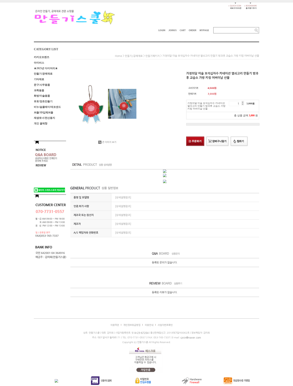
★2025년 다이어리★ (46, 68)
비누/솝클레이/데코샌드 (47, 106)
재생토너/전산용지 (44, 117)
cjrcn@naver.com (190, 337)
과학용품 (39, 90)
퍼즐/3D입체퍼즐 (43, 112)
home (118, 56)
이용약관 (114, 325)
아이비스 (39, 62)
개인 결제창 (40, 123)
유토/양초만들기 (43, 101)
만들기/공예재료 (43, 73)
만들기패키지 (152, 56)
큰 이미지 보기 (109, 142)
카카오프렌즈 (41, 57)
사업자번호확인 (165, 325)
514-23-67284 (140, 333)
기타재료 (39, 79)
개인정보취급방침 (131, 325)
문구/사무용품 (42, 84)
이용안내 (149, 325)
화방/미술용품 (42, 95)
